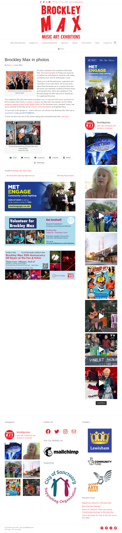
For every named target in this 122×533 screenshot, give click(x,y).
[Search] (115, 43)
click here (65, 116)
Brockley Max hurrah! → (66, 175)
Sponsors (64, 43)
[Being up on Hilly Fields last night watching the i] (101, 216)
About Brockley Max (17, 43)
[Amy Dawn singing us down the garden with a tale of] (101, 316)
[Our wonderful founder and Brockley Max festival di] (101, 182)
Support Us (33, 43)
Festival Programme (49, 43)
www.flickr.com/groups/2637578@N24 (19, 113)
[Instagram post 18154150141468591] (101, 349)
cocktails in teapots (33, 102)
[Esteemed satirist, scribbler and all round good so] (101, 149)
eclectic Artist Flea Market (41, 107)
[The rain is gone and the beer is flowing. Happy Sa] (101, 383)
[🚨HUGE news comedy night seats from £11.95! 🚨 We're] (101, 282)
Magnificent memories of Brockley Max (97, 503)
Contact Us (107, 43)
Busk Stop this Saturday (91, 506)
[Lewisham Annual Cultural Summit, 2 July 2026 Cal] (101, 249)
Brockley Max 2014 (19, 171)
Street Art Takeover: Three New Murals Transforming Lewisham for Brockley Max (97, 510)
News (97, 43)
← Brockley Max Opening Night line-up (19, 175)
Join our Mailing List (76, 2)
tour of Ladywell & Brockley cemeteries (57, 99)
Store (62, 49)
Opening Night (49, 73)
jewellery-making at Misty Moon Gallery (20, 104)
